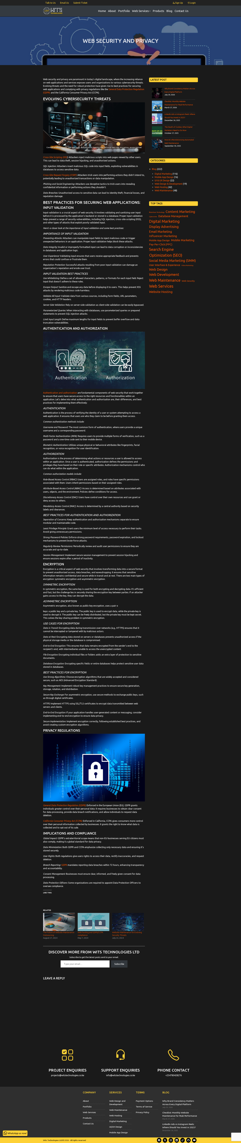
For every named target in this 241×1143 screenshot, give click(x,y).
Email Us (64, 3)
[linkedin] (176, 1140)
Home (102, 11)
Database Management (173, 216)
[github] (188, 1140)
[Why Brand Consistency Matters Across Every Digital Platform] (157, 93)
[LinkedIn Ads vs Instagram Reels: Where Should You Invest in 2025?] (157, 118)
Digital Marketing (163, 174)
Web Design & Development (168, 184)
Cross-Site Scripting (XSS (55, 157)
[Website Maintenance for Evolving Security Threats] (128, 922)
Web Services (140, 11)
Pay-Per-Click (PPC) (160, 244)
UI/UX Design (115, 1126)
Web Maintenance (164, 190)
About (112, 11)
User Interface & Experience (164, 265)
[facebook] (159, 1140)
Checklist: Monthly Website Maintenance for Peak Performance (179, 1114)
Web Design (158, 269)
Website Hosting (161, 291)
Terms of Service (144, 1106)
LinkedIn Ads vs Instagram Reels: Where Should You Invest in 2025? (179, 1126)
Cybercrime (153, 216)
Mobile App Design (164, 177)
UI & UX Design (162, 180)
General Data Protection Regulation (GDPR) (64, 805)
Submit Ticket (80, 3)
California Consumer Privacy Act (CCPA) (62, 821)
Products (158, 11)
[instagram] (171, 1140)
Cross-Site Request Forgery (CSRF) (59, 175)
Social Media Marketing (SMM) (172, 260)
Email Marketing (160, 231)
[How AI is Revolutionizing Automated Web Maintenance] (157, 144)
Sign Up (179, 3)
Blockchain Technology (156, 212)
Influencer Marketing (163, 236)
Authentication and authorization (60, 392)
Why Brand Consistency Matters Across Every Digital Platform (178, 1102)
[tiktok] (182, 1140)
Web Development (164, 274)
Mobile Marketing (182, 240)
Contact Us (181, 11)
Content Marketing (180, 212)
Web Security (188, 281)
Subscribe (119, 964)
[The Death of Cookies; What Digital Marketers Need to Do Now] (157, 131)
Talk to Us (50, 3)
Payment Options (144, 1101)
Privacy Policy (142, 1112)
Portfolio (124, 11)
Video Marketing (187, 265)
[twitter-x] (165, 1140)
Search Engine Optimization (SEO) (165, 252)
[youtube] (194, 1140)
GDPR (64, 865)
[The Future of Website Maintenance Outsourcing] (59, 922)
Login (193, 3)
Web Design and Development (117, 1102)
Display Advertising (164, 227)
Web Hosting (161, 187)
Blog (169, 11)
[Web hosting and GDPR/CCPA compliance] (93, 922)
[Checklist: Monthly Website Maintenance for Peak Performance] (157, 106)
